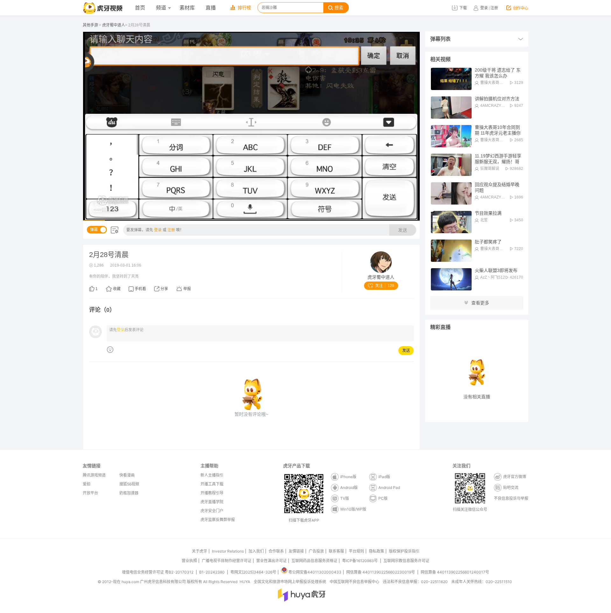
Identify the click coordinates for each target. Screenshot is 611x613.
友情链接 (296, 551)
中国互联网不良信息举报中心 (354, 581)
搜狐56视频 (129, 484)
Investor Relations (228, 551)
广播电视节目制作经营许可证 (226, 560)
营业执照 (189, 560)
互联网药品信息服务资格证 (314, 560)
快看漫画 (127, 475)
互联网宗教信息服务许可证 (406, 560)
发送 (402, 230)
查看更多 (480, 302)
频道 (161, 7)
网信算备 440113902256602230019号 (380, 572)
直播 (211, 7)
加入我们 (256, 551)
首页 (140, 7)
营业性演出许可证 (271, 560)
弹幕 (94, 229)
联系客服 (336, 551)
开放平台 (90, 493)
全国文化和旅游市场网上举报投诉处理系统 (290, 581)
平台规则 (356, 551)
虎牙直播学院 (211, 501)
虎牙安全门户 (211, 510)
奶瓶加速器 (128, 493)
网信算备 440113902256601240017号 (455, 572)
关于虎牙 (199, 551)
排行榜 (244, 7)
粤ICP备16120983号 (360, 560)
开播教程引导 (211, 493)
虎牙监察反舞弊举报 (217, 519)
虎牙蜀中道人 (113, 25)
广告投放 (316, 551)
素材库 (187, 7)
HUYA (245, 581)
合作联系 (276, 551)
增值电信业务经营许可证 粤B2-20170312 (158, 572)
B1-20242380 (212, 572)
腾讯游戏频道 (94, 475)
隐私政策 (376, 551)
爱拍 (86, 484)
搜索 (338, 7)
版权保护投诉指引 (404, 551)
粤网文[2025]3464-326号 (253, 572)
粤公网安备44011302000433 (314, 572)
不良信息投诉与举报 (511, 498)
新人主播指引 (211, 475)
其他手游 (90, 25)
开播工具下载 (211, 484)
